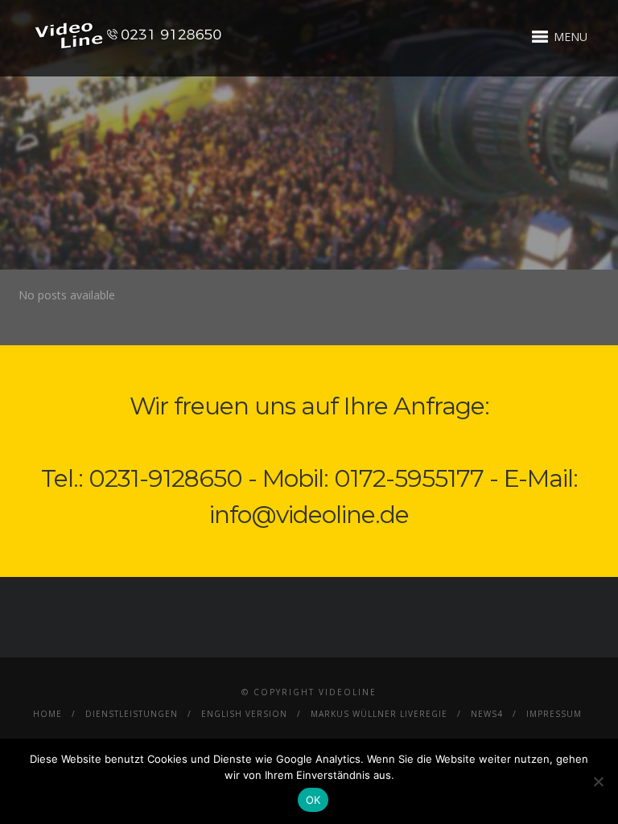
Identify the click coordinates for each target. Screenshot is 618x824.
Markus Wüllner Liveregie (379, 713)
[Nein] (598, 781)
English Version (244, 713)
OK (313, 799)
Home (47, 713)
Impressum (554, 713)
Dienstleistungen (131, 713)
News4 (487, 713)
